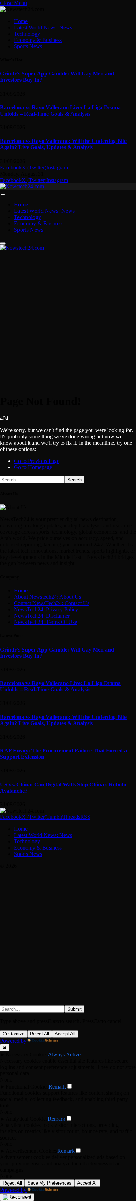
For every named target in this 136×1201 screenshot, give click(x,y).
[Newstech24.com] (22, 186)
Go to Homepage (33, 467)
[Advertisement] (68, 319)
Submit (74, 1009)
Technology (27, 34)
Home (21, 21)
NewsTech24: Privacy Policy (46, 609)
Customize (13, 1033)
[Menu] (3, 194)
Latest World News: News (43, 27)
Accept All (65, 1033)
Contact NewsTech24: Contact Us (51, 603)
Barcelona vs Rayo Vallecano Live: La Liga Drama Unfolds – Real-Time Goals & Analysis (60, 110)
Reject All (39, 1033)
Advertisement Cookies (31, 1151)
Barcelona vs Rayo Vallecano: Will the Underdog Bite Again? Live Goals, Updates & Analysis (63, 144)
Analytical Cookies (27, 1119)
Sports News (28, 46)
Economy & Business (38, 40)
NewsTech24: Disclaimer (42, 616)
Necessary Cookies (27, 1054)
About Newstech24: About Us (47, 597)
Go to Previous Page (36, 461)
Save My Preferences (49, 1183)
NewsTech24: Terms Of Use (45, 622)
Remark (57, 1087)
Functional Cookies (27, 1087)
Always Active (64, 1054)
